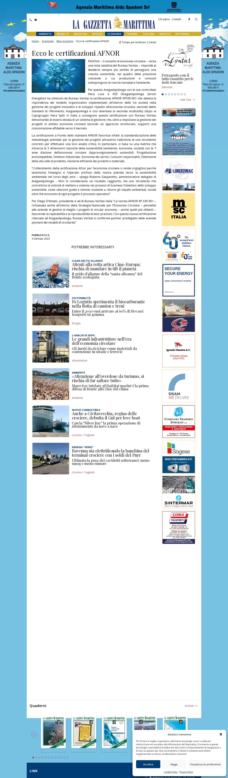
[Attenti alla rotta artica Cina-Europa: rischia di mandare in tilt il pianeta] (50, 272)
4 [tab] (172, 94)
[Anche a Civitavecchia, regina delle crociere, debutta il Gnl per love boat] (50, 421)
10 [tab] (61, 757)
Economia (114, 34)
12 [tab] (68, 757)
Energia (76, 323)
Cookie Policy (171, 772)
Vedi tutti (185, 99)
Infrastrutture (79, 360)
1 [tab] (163, 94)
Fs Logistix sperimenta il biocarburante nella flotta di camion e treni (108, 304)
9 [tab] (58, 757)
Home (35, 41)
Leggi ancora (179, 82)
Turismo (132, 34)
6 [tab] (178, 94)
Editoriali (182, 34)
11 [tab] (64, 757)
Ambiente (45, 34)
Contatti (176, 19)
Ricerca (97, 34)
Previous (34, 735)
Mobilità (63, 34)
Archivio (189, 705)
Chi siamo (164, 19)
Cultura (148, 34)
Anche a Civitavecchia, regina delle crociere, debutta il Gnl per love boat (106, 415)
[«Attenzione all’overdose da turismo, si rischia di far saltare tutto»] (50, 384)
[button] (221, 734)
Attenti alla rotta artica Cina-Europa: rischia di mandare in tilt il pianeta (106, 266)
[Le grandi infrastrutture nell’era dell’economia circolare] (50, 347)
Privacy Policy (186, 772)
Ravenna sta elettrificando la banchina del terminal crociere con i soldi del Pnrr (110, 453)
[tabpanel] (179, 82)
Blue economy (64, 41)
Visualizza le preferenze (205, 764)
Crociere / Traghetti (83, 435)
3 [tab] (169, 94)
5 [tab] (175, 94)
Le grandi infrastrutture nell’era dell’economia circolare (101, 341)
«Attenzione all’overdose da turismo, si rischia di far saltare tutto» (108, 378)
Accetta (148, 764)
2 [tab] (166, 94)
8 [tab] (185, 94)
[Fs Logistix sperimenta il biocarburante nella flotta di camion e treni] (50, 309)
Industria (80, 34)
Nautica (164, 34)
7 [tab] (181, 94)
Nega (174, 764)
